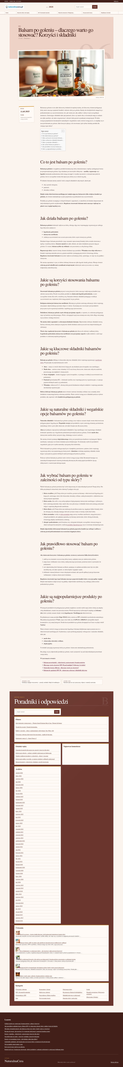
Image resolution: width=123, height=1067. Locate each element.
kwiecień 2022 (19, 844)
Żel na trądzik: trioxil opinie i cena (14, 1044)
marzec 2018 (19, 906)
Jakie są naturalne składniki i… (51, 142)
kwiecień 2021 (19, 853)
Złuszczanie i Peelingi (92, 997)
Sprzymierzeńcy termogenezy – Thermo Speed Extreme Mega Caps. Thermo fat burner (39, 723)
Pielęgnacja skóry (67, 989)
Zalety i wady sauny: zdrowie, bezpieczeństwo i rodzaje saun (36, 976)
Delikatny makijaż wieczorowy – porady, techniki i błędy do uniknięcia (40, 682)
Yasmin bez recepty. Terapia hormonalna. (26, 727)
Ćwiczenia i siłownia (21, 989)
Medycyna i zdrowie (44, 992)
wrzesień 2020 (19, 870)
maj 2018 (18, 900)
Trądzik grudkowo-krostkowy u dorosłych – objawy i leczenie (32, 756)
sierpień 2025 (19, 808)
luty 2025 (18, 826)
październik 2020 (20, 867)
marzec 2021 (19, 856)
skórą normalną (65, 514)
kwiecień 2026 (19, 785)
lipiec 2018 (19, 894)
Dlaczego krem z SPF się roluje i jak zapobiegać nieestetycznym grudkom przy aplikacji (43, 943)
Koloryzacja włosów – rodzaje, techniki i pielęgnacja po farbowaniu (33, 753)
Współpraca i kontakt (105, 12)
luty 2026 (18, 790)
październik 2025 (20, 802)
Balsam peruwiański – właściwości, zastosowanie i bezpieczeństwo (64, 662)
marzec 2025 (19, 823)
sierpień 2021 (19, 847)
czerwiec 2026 (19, 779)
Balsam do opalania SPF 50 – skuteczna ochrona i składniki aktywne (65, 670)
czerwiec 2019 (19, 885)
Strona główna (114, 1062)
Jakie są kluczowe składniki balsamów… (53, 140)
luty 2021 (18, 858)
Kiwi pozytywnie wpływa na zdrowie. (15, 1047)
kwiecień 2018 (19, 903)
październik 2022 (20, 841)
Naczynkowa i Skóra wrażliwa (47, 995)
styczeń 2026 (19, 793)
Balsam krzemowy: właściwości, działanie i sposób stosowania (32, 762)
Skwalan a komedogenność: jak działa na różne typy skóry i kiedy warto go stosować (27, 1029)
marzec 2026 (19, 787)
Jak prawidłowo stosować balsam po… (53, 146)
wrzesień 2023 (19, 835)
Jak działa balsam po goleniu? (50, 136)
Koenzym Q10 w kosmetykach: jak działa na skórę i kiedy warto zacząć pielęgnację (42, 967)
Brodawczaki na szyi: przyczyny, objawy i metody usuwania (79, 682)
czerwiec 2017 (19, 918)
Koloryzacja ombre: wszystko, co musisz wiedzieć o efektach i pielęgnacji (35, 759)
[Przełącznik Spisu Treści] (62, 131)
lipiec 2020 (19, 876)
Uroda (7, 12)
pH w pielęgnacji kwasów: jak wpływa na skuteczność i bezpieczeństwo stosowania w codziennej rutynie (48, 959)
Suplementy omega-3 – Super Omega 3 (26, 738)
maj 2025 (18, 817)
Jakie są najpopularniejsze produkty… (53, 149)
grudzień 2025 (19, 796)
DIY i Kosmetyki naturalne (44, 12)
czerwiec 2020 (19, 879)
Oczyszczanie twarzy (87, 12)
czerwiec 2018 (19, 897)
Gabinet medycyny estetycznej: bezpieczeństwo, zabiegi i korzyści (22, 1023)
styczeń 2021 (19, 861)
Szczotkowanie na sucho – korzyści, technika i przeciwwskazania (22, 1036)
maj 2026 (18, 782)
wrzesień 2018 (19, 888)
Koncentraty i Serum (44, 989)
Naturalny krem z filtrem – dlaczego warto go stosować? (61, 668)
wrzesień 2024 (19, 829)
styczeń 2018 (19, 912)
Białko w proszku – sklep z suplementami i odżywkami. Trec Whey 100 (35, 731)
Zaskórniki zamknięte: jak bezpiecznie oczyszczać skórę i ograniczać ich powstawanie (27, 1042)
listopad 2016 (19, 921)
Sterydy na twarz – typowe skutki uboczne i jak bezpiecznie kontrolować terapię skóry (42, 934)
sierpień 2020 (19, 873)
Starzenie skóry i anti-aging (23, 12)
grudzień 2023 (19, 832)
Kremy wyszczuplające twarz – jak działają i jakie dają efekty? (21, 1039)
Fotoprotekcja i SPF (21, 995)
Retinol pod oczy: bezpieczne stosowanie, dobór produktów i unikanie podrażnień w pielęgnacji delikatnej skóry (34, 1049)
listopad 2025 (19, 799)
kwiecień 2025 (19, 820)
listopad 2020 (19, 864)
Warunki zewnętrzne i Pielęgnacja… (66, 12)
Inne (17, 998)
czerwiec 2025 (19, 814)
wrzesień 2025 (19, 805)
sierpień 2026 (19, 773)
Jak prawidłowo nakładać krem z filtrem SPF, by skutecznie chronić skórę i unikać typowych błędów (31, 1026)
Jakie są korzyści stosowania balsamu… (53, 138)
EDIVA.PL (116, 1)
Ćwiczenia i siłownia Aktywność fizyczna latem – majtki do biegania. (34, 734)
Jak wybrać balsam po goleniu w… (52, 144)
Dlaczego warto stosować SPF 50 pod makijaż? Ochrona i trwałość (64, 665)
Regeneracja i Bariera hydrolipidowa (72, 992)
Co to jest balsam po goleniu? (50, 133)
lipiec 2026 (19, 776)
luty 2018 (18, 909)
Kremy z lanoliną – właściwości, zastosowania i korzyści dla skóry (22, 1034)
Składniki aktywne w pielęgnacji (71, 995)
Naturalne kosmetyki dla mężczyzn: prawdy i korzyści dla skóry (32, 750)
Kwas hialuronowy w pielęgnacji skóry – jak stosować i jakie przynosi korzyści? (41, 951)
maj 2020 (18, 882)
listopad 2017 (19, 915)
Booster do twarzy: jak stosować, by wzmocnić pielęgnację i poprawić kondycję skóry (27, 1031)
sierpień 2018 (19, 891)
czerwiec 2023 (19, 838)
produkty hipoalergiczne (75, 525)
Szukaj (94, 6)
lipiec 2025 (19, 811)
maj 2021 (18, 850)
